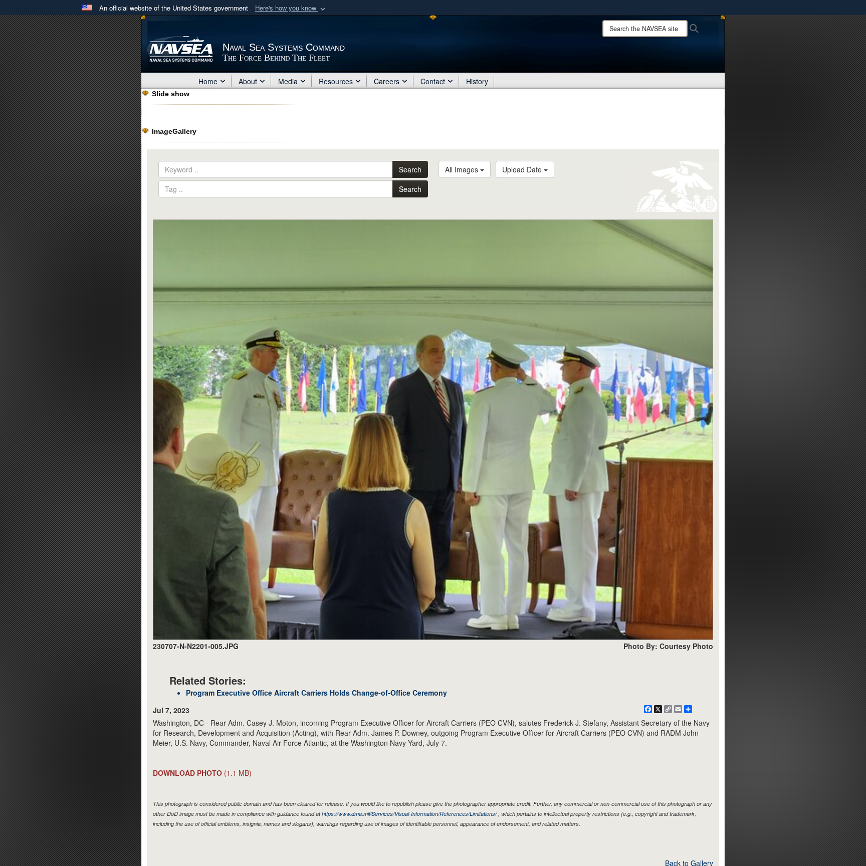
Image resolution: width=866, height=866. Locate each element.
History (477, 81)
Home (208, 81)
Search (410, 169)
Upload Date (523, 169)
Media (288, 81)
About (248, 81)
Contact (432, 81)
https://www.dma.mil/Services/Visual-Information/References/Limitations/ (409, 813)
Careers (386, 81)
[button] (291, 8)
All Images (462, 169)
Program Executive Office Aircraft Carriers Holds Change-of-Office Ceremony (316, 693)
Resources (336, 81)
